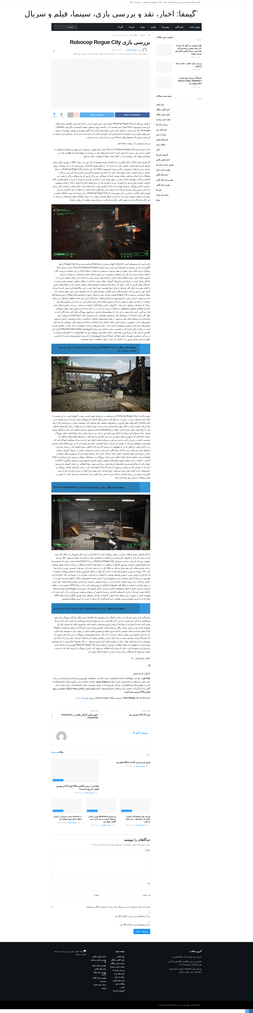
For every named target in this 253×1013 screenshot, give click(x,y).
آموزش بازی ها (162, 155)
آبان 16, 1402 (196, 69)
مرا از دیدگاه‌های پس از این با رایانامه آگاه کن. (132, 916)
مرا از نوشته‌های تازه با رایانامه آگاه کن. (135, 925)
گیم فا (159, 2)
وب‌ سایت (146, 895)
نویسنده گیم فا (131, 50)
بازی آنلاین (179, 27)
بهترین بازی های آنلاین (95, 54)
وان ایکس (160, 104)
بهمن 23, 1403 (130, 766)
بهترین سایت (195, 27)
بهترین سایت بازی (122, 54)
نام (148, 883)
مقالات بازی (133, 35)
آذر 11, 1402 (196, 87)
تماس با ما (137, 2)
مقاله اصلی (80, 698)
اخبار (158, 150)
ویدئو (143, 27)
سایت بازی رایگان (163, 114)
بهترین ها (165, 27)
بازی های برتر (161, 130)
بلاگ (131, 2)
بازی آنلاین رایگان (163, 109)
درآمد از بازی (161, 135)
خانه (149, 35)
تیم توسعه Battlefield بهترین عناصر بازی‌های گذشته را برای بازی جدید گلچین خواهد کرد (102, 819)
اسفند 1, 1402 (195, 57)
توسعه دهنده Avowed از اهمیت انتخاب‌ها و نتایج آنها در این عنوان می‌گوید (138, 819)
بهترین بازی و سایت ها (119, 35)
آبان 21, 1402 (116, 50)
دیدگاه (147, 850)
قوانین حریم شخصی (149, 2)
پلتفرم (153, 27)
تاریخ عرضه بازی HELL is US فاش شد (133, 762)
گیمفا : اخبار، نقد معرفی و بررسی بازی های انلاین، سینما (181, 2)
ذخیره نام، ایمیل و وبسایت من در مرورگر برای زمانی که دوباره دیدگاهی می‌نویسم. (118, 907)
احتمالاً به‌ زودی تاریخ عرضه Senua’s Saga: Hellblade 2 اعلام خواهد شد (190, 81)
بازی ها (131, 27)
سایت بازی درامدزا (163, 119)
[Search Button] (75, 27)
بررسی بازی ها (58, 780)
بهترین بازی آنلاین (79, 54)
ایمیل (96, 895)
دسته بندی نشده (162, 195)
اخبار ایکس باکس (163, 160)
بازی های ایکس (162, 140)
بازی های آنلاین (109, 54)
